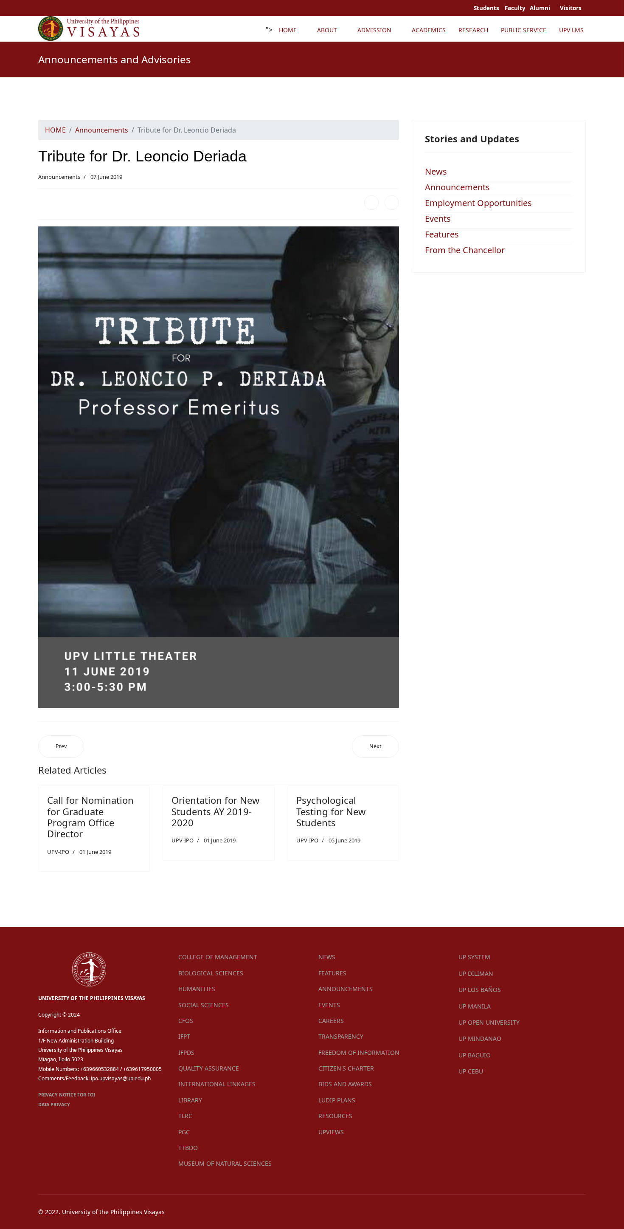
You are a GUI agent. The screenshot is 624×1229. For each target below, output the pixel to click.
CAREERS (331, 1021)
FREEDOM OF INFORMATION (358, 1052)
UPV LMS (571, 30)
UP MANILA (474, 1006)
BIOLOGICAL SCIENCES (210, 973)
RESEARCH (473, 30)
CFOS (185, 1021)
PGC (184, 1132)
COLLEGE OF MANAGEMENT (217, 957)
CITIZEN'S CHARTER (346, 1068)
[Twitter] (392, 202)
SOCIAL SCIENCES (203, 1005)
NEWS (326, 957)
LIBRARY (190, 1100)
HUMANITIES (196, 989)
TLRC (185, 1116)
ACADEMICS (429, 30)
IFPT (184, 1036)
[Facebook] (371, 202)
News (436, 171)
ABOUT (327, 30)
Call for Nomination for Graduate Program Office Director (90, 817)
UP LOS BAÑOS (479, 990)
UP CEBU (470, 1071)
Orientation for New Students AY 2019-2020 (215, 811)
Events (438, 218)
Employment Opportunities (478, 203)
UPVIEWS (331, 1132)
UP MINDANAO (479, 1038)
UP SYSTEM (474, 957)
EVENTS (329, 1005)
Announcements (59, 177)
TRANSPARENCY (340, 1036)
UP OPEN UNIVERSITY (489, 1022)
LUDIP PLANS (336, 1100)
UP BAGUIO (474, 1055)
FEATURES (332, 973)
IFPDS (186, 1052)
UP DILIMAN (475, 973)
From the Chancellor (465, 250)
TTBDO (188, 1148)
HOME (288, 30)
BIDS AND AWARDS (345, 1084)
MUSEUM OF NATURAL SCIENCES (225, 1163)
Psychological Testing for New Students (330, 811)
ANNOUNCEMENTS (345, 989)
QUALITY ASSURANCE (208, 1068)
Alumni (540, 8)
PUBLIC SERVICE (523, 30)
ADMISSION (374, 30)
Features (442, 234)
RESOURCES (335, 1116)
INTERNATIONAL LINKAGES (217, 1084)
